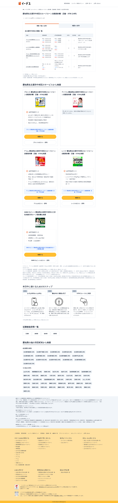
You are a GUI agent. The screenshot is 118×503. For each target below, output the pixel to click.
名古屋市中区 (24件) (29, 359)
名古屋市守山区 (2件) (77, 355)
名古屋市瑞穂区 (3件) (64, 355)
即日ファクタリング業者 (44, 476)
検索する (40, 136)
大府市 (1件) (44, 383)
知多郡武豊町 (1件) (86, 371)
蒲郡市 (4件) (27, 375)
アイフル (18, 456)
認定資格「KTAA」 (59, 495)
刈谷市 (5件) (86, 375)
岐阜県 (45, 333)
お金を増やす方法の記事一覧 (22, 472)
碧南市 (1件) (44, 375)
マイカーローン (42, 448)
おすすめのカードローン (21, 440)
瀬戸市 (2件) (71, 383)
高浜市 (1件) (27, 387)
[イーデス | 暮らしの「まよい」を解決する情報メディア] (24, 4)
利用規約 (42, 433)
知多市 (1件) (64, 371)
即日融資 (18, 446)
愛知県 (58, 9)
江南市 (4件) (77, 379)
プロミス (18, 454)
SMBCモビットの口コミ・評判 (40, 260)
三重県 (27, 333)
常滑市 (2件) (44, 387)
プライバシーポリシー (64, 433)
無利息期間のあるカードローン (23, 444)
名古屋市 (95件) (27, 348)
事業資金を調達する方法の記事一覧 (46, 472)
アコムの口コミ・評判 (40, 203)
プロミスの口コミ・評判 (40, 142)
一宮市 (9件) (52, 375)
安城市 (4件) (47, 371)
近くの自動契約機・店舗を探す (23, 464)
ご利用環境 (17, 433)
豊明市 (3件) (52, 387)
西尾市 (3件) (27, 383)
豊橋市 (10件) (61, 387)
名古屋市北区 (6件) (67, 352)
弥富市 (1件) (27, 391)
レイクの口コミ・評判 (77, 203)
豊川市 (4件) (70, 387)
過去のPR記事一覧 (65, 472)
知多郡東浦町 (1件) (74, 371)
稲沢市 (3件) (61, 375)
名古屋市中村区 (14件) (54, 359)
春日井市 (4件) (27, 379)
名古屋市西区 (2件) (67, 359)
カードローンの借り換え (66, 440)
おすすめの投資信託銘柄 (21, 476)
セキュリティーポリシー (76, 433)
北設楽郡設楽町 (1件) (49, 379)
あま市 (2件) (27, 371)
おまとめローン (64, 442)
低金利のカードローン (43, 440)
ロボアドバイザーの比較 (21, 480)
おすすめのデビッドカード (90, 448)
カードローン (34, 9)
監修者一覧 (48, 433)
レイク (17, 460)
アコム (17, 458)
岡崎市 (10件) (52, 383)
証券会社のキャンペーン (21, 474)
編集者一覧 (55, 433)
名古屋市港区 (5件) (52, 355)
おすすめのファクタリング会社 (45, 474)
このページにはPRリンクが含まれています (35, 18)
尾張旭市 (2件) (62, 383)
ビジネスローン (42, 480)
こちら (25, 416)
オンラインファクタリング (44, 478)
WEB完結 (18, 448)
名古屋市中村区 (65, 9)
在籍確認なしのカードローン (22, 442)
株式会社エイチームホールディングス (48, 487)
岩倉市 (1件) (78, 375)
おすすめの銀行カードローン (45, 442)
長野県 (55, 333)
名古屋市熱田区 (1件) (29, 352)
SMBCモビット (19, 462)
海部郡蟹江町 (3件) (37, 371)
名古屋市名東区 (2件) (79, 352)
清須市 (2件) (60, 379)
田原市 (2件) (88, 383)
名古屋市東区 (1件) (55, 352)
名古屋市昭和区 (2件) (80, 359)
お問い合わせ (97, 3)
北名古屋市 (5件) (37, 379)
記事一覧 (88, 3)
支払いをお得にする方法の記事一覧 (92, 440)
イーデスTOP (27, 9)
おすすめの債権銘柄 (20, 478)
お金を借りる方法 (20, 452)
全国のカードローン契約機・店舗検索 (47, 9)
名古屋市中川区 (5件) (41, 359)
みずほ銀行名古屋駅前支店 (32, 66)
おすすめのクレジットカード (90, 442)
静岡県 (36, 333)
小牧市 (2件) (69, 379)
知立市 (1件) (56, 371)
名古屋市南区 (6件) (40, 355)
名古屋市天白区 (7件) (29, 363)
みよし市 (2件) (86, 379)
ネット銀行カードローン (44, 446)
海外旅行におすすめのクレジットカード (93, 444)
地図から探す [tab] (76, 25)
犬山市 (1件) (69, 375)
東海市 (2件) (35, 387)
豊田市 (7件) (78, 387)
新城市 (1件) (80, 383)
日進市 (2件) (35, 383)
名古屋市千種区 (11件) (42, 352)
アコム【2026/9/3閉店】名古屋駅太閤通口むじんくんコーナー (33, 55)
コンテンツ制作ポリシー (77, 3)
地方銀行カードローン (43, 444)
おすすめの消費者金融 (21, 450)
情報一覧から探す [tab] (42, 26)
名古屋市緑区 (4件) (28, 355)
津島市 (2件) (87, 387)
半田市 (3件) (35, 375)
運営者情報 (67, 3)
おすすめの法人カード (89, 446)
